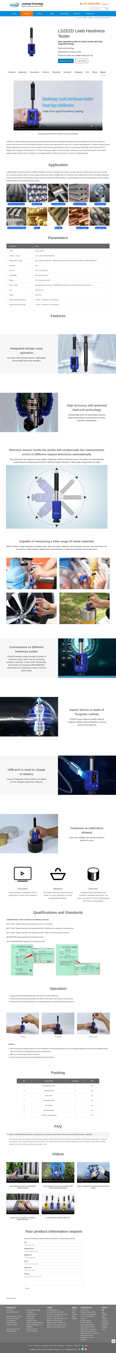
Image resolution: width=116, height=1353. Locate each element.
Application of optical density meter (56, 1327)
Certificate (104, 1318)
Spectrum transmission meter (54, 1320)
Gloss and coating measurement (55, 1312)
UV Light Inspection (86, 1320)
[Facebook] (79, 1349)
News (52, 13)
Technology (64, 13)
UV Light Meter (30, 1318)
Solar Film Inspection (86, 1322)
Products (26, 13)
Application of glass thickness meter (56, 1322)
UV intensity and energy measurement (57, 1314)
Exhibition (74, 1318)
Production (104, 1325)
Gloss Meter (9, 1310)
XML (83, 1345)
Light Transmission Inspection (88, 1331)
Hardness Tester (30, 1316)
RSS (86, 1345)
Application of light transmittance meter (57, 1318)
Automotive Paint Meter (12, 1312)
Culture (103, 1329)
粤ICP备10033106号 (71, 1349)
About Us (76, 13)
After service (52, 1345)
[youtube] (86, 1349)
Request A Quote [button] (66, 61)
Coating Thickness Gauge (33, 1310)
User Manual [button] (81, 61)
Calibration (61, 1345)
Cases (39, 13)
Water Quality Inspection (87, 1335)
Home (14, 13)
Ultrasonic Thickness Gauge (13, 1316)
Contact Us (89, 13)
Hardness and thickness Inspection (90, 1333)
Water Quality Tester (31, 1329)
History (103, 1316)
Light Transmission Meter (13, 1329)
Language (105, 4)
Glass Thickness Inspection (88, 1327)
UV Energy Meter (10, 1320)
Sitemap (69, 1345)
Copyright (44, 1345)
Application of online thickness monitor (57, 1324)
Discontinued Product (32, 1331)
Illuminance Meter (11, 1331)
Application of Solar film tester (55, 1316)
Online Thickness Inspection (88, 1329)
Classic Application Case (53, 1310)
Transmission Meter (31, 1320)
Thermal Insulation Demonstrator (35, 1322)
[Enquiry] (113, 1341)
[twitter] (82, 1349)
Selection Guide (85, 1310)
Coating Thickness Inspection (88, 1314)
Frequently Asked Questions (88, 1312)
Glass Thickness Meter (12, 1318)
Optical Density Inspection (87, 1324)
